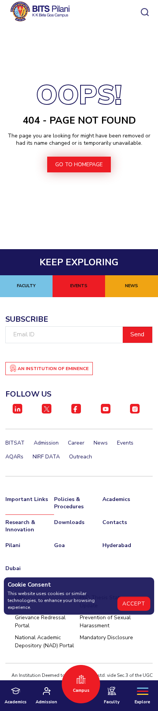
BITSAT (15, 442)
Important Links (26, 499)
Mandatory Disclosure (106, 637)
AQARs (14, 456)
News (101, 442)
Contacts (114, 522)
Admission (46, 442)
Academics (116, 499)
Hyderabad (116, 545)
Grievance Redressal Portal (40, 621)
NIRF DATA (46, 456)
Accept (133, 603)
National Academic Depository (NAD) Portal (44, 641)
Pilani (12, 545)
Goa (59, 545)
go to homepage (79, 164)
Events (125, 442)
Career (76, 442)
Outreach (80, 456)
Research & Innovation (20, 526)
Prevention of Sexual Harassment (105, 621)
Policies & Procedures (69, 503)
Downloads (69, 522)
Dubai (13, 568)
